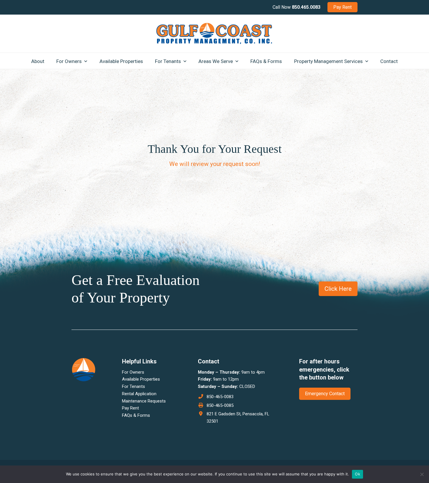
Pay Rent (130, 408)
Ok (357, 474)
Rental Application (139, 393)
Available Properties (141, 379)
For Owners (133, 372)
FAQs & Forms (136, 415)
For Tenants (133, 386)
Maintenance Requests (144, 401)
